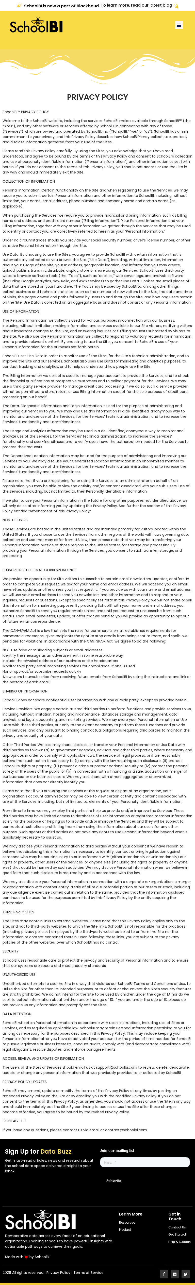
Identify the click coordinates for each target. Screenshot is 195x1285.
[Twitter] (186, 1274)
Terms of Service (88, 1272)
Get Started (177, 1234)
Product (125, 1229)
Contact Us (177, 1227)
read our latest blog (151, 5)
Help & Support (179, 1242)
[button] (179, 25)
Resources (127, 1222)
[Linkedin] (175, 1274)
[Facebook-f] (164, 1274)
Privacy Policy (58, 1272)
